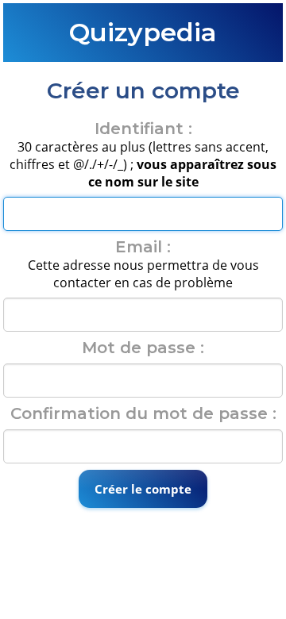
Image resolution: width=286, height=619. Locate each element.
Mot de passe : (143, 347)
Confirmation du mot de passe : (143, 413)
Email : (143, 246)
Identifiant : (143, 128)
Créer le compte (143, 489)
